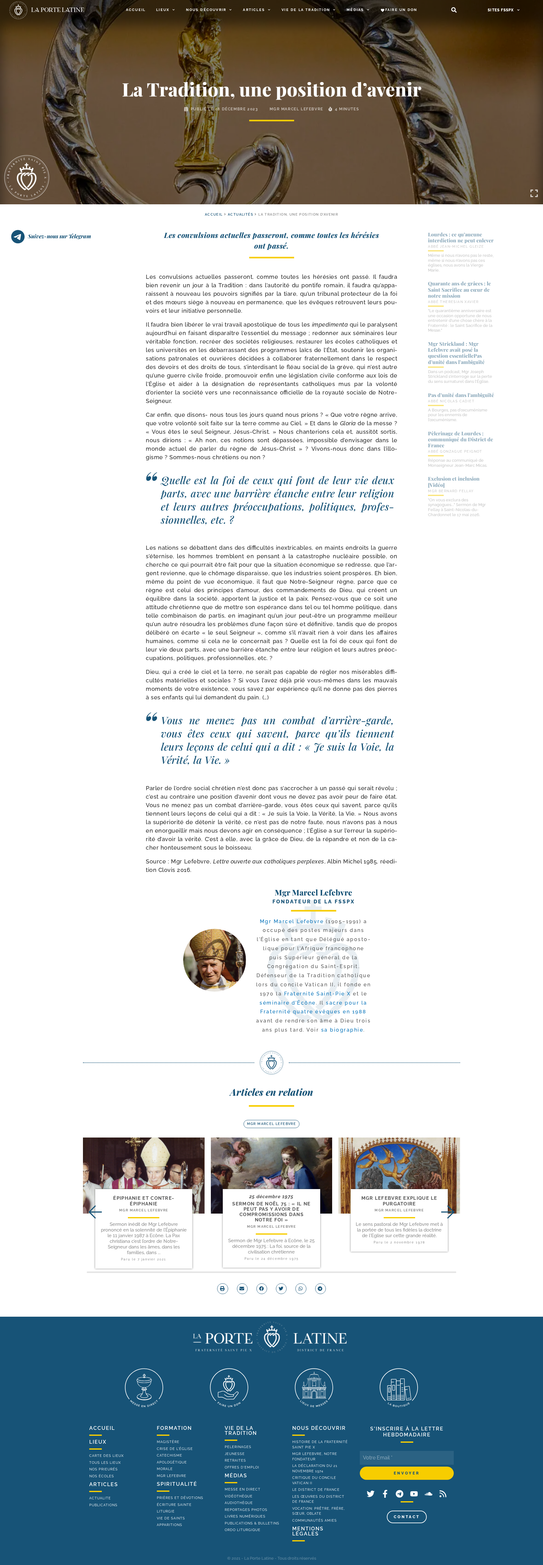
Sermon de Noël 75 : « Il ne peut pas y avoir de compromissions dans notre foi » (271, 1212)
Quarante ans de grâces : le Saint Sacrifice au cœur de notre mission (459, 289)
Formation (174, 1428)
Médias (355, 10)
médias (236, 1476)
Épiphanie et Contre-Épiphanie (143, 1200)
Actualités (240, 214)
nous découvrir (319, 1428)
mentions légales (308, 1531)
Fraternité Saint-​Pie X (317, 994)
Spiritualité (177, 1484)
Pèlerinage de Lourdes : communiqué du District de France (460, 439)
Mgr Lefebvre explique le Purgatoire (399, 1200)
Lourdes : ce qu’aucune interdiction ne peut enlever (461, 237)
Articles (254, 10)
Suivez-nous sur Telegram (59, 236)
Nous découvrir (206, 10)
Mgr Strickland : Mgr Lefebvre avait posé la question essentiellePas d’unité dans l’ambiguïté (456, 352)
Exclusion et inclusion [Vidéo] (454, 481)
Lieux (162, 10)
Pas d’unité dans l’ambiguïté (461, 395)
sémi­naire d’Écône (288, 1003)
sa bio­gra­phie (342, 1030)
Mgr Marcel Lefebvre (296, 109)
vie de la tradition (241, 1430)
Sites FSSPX (501, 10)
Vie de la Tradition (306, 10)
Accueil (135, 10)
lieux (98, 1442)
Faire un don (401, 10)
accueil (214, 214)
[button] (454, 10)
